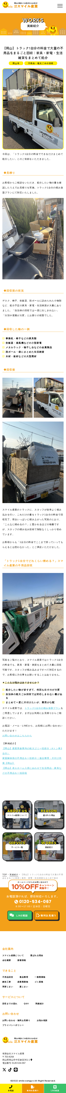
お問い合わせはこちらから (17, 735)
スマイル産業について (13, 955)
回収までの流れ (9, 1003)
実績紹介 (14, 874)
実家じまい (7, 987)
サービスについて (13, 997)
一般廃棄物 (40, 977)
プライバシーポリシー (13, 1025)
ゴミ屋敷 (39, 982)
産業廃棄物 (22, 982)
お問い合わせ (10, 1013)
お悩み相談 (42, 1020)
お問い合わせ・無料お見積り (16, 1020)
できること (9, 970)
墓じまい (24, 987)
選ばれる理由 (36, 955)
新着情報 (21, 960)
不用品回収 (7, 977)
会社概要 (6, 960)
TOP (4, 874)
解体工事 (6, 982)
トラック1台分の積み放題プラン (43, 708)
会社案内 (8, 948)
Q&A (26, 1003)
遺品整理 (24, 977)
